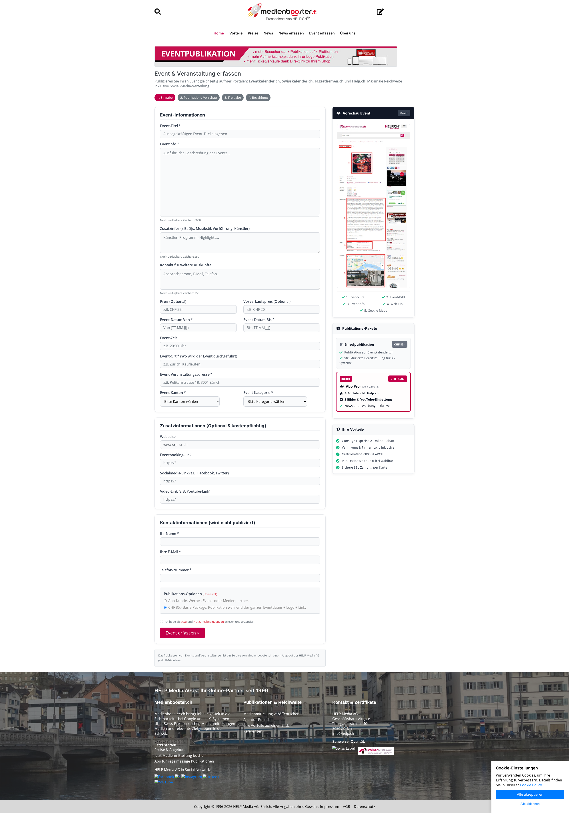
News (268, 33)
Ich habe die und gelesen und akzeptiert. (209, 622)
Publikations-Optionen (190, 593)
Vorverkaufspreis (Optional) (267, 301)
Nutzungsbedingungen (208, 622)
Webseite (168, 436)
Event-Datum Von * (176, 319)
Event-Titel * (170, 125)
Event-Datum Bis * (258, 319)
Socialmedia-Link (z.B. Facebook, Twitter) (194, 473)
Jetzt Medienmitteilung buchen (180, 755)
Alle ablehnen (530, 803)
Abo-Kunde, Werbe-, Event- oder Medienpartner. (208, 600)
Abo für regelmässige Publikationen (184, 761)
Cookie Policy (531, 785)
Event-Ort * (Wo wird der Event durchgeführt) (198, 356)
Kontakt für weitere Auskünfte (185, 265)
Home (219, 33)
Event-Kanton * (173, 392)
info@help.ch (343, 733)
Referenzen (252, 731)
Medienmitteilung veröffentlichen (271, 713)
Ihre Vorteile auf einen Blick (266, 725)
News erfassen (291, 33)
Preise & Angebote (170, 749)
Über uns (348, 33)
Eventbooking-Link (176, 454)
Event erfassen (322, 33)
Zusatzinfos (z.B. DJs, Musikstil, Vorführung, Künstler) (205, 228)
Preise (253, 33)
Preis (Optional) (173, 301)
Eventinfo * (169, 144)
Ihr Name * (169, 533)
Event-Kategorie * (258, 392)
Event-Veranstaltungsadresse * (186, 374)
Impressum (329, 806)
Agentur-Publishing (259, 719)
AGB (184, 622)
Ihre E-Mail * (170, 551)
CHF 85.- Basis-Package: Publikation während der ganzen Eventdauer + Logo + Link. (237, 607)
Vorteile (235, 33)
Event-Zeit (168, 337)
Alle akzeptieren (530, 794)
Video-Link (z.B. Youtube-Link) (185, 491)
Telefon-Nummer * (176, 570)
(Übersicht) (210, 594)
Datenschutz (364, 806)
